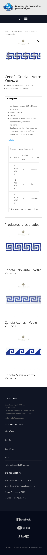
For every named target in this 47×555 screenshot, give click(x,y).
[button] (38, 41)
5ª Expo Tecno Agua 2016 (15, 498)
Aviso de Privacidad (35, 548)
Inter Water (9, 431)
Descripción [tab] (12, 98)
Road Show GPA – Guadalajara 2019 (20, 486)
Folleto (11, 140)
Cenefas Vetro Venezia (18, 31)
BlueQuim (9, 440)
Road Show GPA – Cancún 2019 (18, 480)
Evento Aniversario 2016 (15, 492)
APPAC (7, 457)
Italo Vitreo (9, 449)
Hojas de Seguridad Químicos (17, 465)
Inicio (7, 31)
